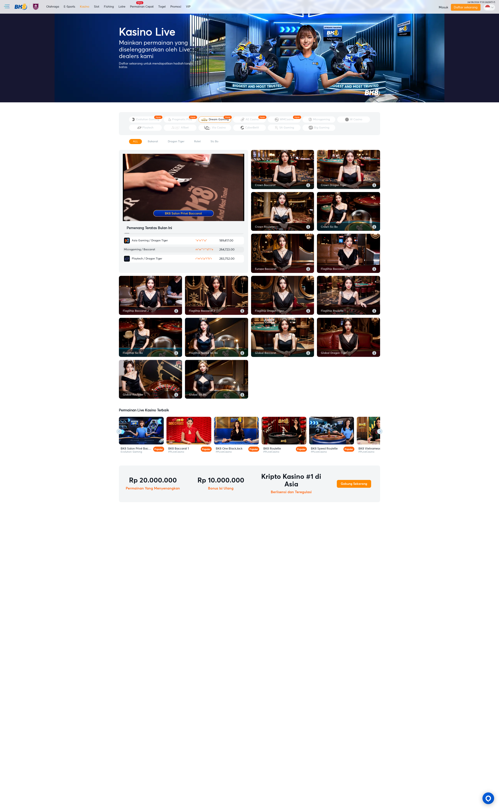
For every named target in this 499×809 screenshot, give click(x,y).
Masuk (443, 7)
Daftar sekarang (466, 7)
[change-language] (489, 7)
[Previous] (119, 431)
